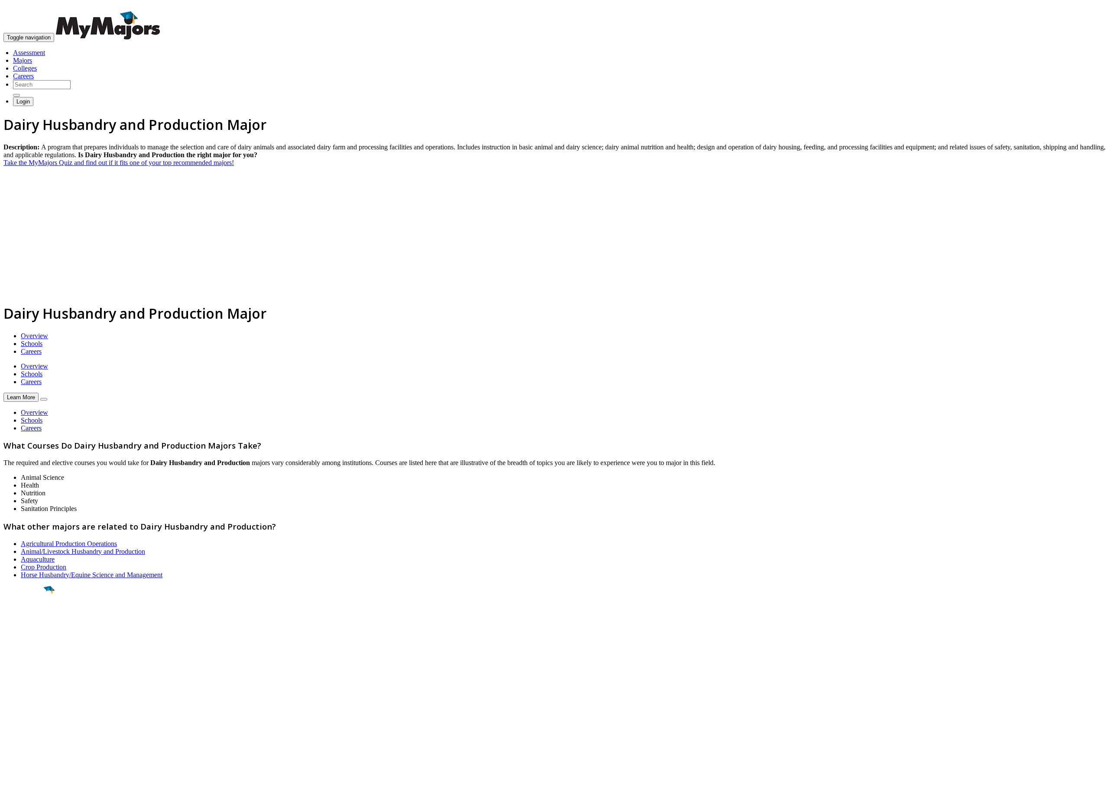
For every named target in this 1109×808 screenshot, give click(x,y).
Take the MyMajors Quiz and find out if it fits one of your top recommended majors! (118, 162)
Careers (23, 76)
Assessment (29, 52)
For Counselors (24, 714)
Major (23, 619)
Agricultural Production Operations (69, 543)
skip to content (1088, 6)
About (14, 689)
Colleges (25, 68)
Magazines (18, 730)
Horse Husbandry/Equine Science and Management (91, 575)
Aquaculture (38, 559)
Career (25, 657)
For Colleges (21, 722)
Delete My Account (30, 737)
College (26, 638)
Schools (31, 343)
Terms (11, 797)
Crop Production (43, 567)
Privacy (35, 797)
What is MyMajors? (30, 706)
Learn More (21, 397)
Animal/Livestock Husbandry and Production (83, 551)
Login (23, 101)
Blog (10, 745)
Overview (34, 335)
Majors (22, 60)
